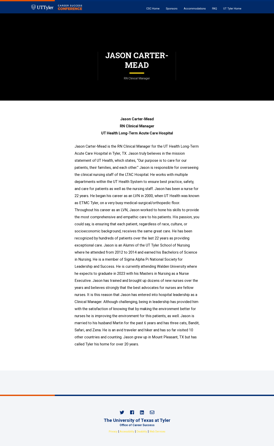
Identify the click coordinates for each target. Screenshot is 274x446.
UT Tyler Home (232, 8)
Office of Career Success (137, 425)
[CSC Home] (56, 7)
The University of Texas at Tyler (137, 420)
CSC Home (153, 8)
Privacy (113, 431)
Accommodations (195, 8)
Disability (142, 431)
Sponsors (171, 8)
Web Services (157, 431)
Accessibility (127, 431)
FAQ (214, 8)
